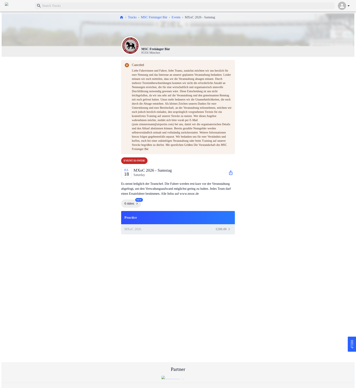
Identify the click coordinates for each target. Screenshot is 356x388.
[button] (178, 217)
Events (176, 17)
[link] (18, 5)
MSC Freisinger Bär (154, 17)
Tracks (132, 17)
